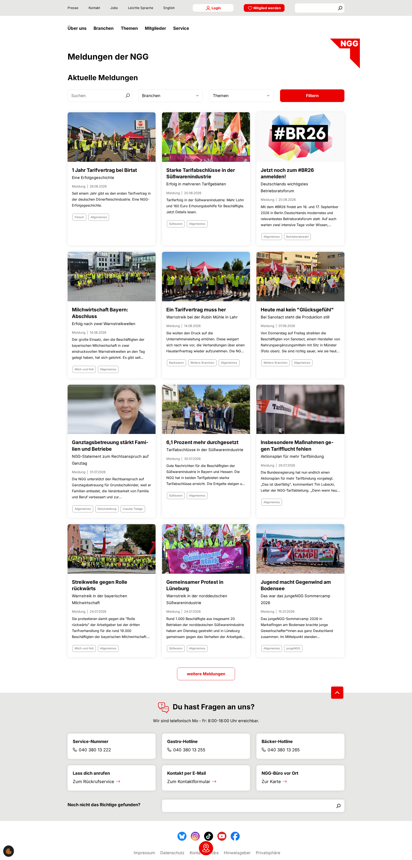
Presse (73, 8)
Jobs (114, 8)
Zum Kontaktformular (188, 781)
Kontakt (94, 8)
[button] (78, 28)
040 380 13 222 (95, 749)
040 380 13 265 (284, 749)
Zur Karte (271, 781)
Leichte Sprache (140, 8)
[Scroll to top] (337, 693)
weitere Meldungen (206, 673)
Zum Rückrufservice (93, 781)
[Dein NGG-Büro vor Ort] (206, 848)
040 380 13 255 (189, 749)
